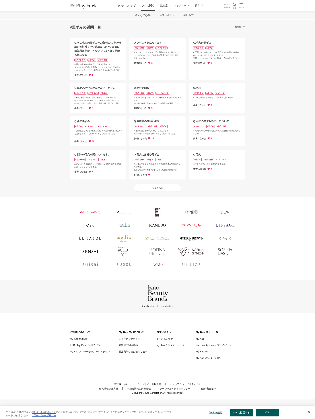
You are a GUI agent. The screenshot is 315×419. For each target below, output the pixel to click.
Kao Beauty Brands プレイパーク (213, 345)
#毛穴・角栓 (102, 60)
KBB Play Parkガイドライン (85, 345)
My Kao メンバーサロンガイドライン (90, 351)
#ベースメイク (162, 93)
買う (197, 5)
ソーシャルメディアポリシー (175, 388)
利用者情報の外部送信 (139, 388)
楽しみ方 (188, 15)
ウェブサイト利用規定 (149, 384)
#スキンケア (80, 60)
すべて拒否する (241, 412)
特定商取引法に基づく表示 (133, 351)
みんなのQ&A (143, 15)
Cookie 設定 (215, 412)
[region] (157, 412)
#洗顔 (158, 160)
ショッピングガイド (129, 339)
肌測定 (164, 5)
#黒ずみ (91, 60)
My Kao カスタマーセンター (171, 345)
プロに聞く (148, 5)
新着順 (238, 27)
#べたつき (220, 93)
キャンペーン (181, 5)
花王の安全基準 (207, 388)
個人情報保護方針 (108, 388)
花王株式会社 (121, 384)
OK (267, 412)
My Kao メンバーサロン (208, 358)
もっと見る (157, 187)
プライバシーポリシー (44, 415)
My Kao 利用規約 (79, 339)
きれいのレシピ (127, 5)
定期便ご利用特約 (128, 345)
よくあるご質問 (164, 339)
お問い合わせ (167, 15)
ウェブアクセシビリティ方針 (185, 384)
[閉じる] (309, 412)
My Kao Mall (202, 351)
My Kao (200, 339)
